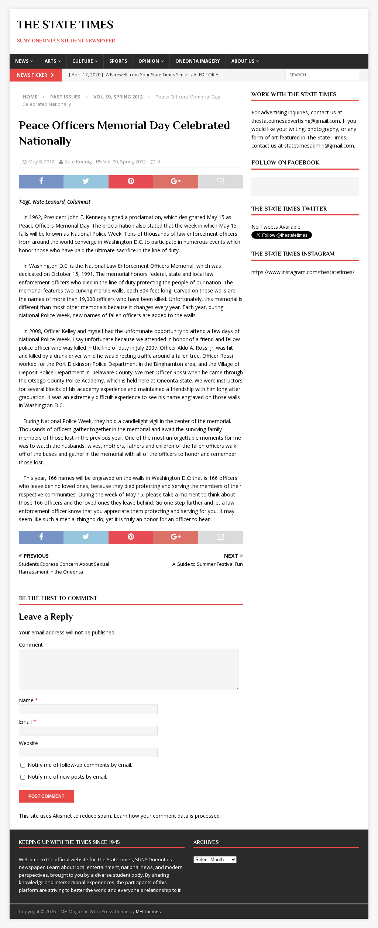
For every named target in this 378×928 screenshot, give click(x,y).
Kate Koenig (78, 161)
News (21, 61)
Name (27, 700)
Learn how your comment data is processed (167, 815)
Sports (118, 61)
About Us (242, 61)
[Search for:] (322, 74)
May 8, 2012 (41, 161)
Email (26, 721)
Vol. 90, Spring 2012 (124, 161)
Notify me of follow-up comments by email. (80, 764)
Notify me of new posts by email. (67, 776)
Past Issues (65, 96)
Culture (82, 61)
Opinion (148, 61)
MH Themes (148, 911)
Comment (31, 644)
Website (28, 743)
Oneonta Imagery (197, 61)
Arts (50, 61)
